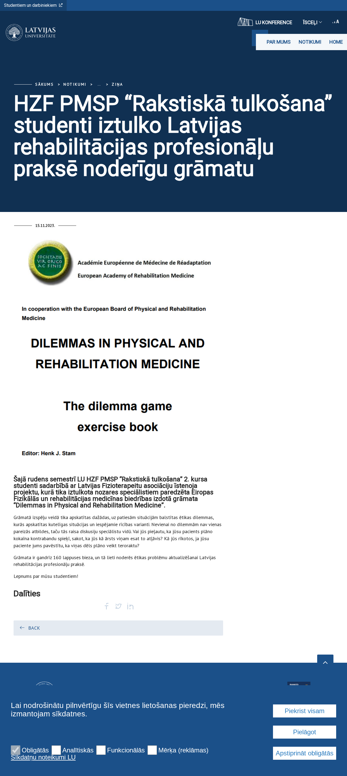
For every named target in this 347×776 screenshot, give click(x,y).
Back (34, 628)
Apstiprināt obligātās (304, 753)
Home (336, 42)
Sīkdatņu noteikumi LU (43, 757)
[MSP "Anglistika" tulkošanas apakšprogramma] (29, 32)
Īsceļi (310, 22)
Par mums (279, 42)
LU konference (274, 22)
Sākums (44, 84)
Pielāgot (304, 732)
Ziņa (117, 84)
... (99, 84)
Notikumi (310, 42)
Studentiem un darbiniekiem (30, 5)
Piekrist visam (304, 710)
